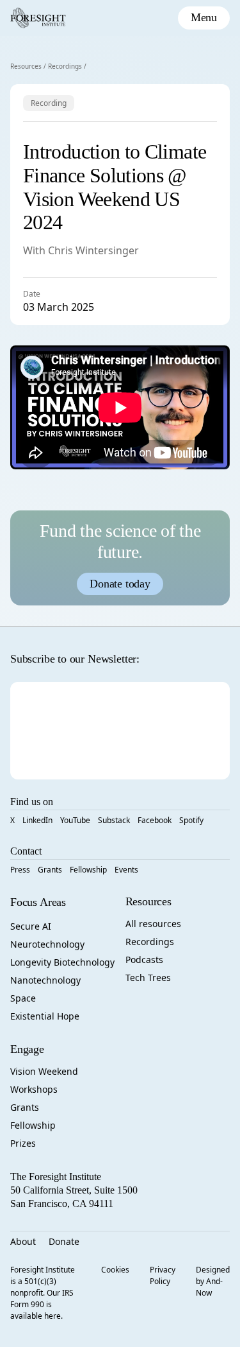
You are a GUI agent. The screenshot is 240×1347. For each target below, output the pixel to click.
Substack (114, 820)
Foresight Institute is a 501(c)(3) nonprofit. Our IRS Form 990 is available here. (42, 1292)
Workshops (34, 1089)
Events (126, 869)
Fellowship (88, 869)
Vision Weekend (44, 1071)
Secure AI (30, 926)
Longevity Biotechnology (62, 962)
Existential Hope (44, 1016)
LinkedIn (37, 820)
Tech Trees (148, 977)
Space (23, 998)
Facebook (155, 820)
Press (20, 869)
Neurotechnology (47, 944)
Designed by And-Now (213, 1281)
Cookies (115, 1269)
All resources (153, 923)
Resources (26, 66)
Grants (50, 869)
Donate (64, 1241)
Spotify (191, 820)
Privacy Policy (162, 1275)
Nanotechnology (45, 980)
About (23, 1241)
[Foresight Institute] (38, 18)
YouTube (75, 820)
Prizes (23, 1143)
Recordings (65, 66)
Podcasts (144, 959)
